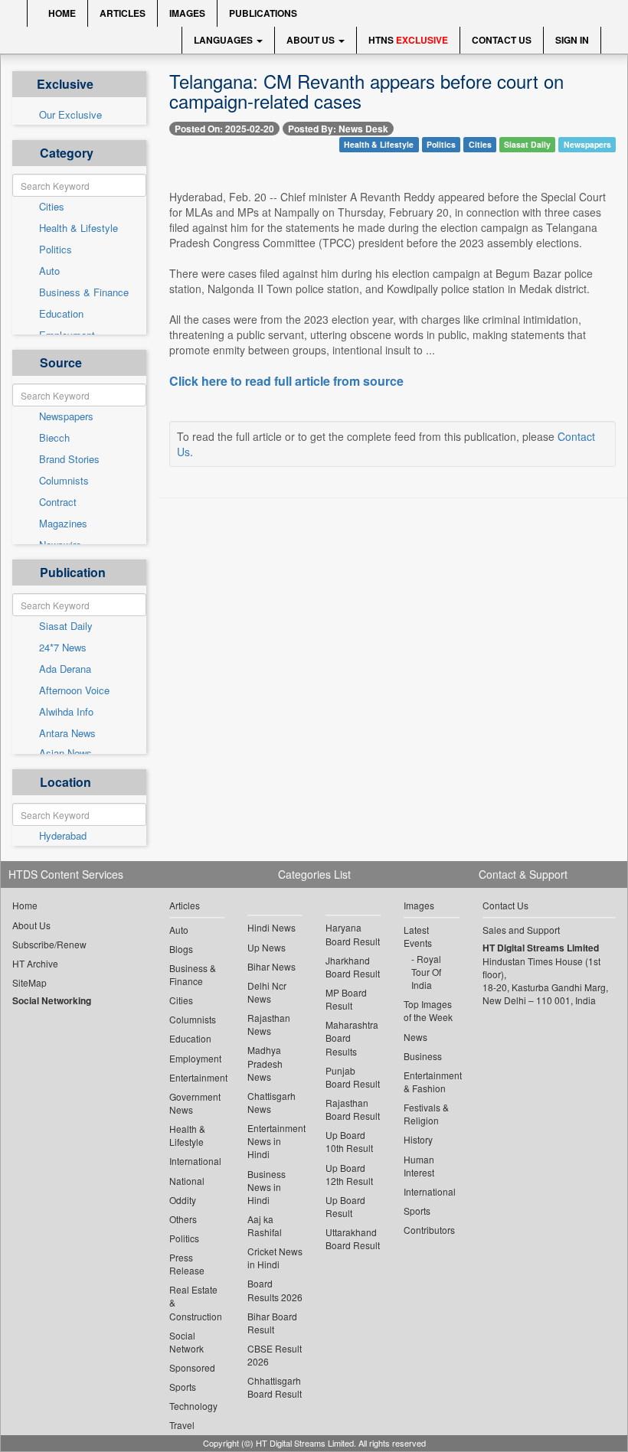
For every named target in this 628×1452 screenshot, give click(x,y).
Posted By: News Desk (338, 128)
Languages (224, 40)
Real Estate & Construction (195, 1302)
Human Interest (419, 1166)
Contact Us (502, 40)
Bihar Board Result (272, 1323)
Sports (182, 1386)
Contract (58, 502)
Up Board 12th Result (349, 1174)
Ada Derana (65, 669)
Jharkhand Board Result (352, 967)
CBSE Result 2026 (274, 1355)
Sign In (572, 40)
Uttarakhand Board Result (352, 1238)
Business (423, 1055)
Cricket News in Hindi (275, 1258)
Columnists (64, 481)
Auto (49, 271)
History (418, 1139)
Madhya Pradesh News (265, 1062)
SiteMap (29, 982)
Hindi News (271, 927)
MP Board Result (346, 999)
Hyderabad (63, 836)
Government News (195, 1103)
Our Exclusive (70, 115)
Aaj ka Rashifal (264, 1225)
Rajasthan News (268, 1024)
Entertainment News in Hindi (275, 1140)
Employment (195, 1058)
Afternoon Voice (74, 690)
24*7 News (63, 647)
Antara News (67, 733)
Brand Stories (69, 459)
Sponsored (192, 1367)
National (186, 1180)
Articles (123, 13)
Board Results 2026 (275, 1290)
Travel (182, 1424)
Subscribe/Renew (49, 944)
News (415, 1036)
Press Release (186, 1264)
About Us (311, 40)
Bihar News (271, 966)
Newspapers (66, 416)
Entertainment (196, 1077)
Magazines (63, 523)
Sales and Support (521, 929)
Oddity (182, 1199)
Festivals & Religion (426, 1114)
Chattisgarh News (271, 1102)
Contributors (429, 1229)
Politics (55, 249)
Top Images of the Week (428, 1010)
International (195, 1160)
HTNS (408, 40)
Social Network (186, 1342)
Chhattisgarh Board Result (274, 1387)
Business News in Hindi (266, 1186)
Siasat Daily (66, 626)
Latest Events (418, 936)
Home (61, 13)
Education (61, 314)
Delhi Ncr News (266, 992)
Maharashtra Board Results (351, 1037)
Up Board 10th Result (349, 1141)
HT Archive (35, 963)
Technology (193, 1405)
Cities (51, 207)
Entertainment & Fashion (431, 1082)
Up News (266, 947)
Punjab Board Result (352, 1077)
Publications (263, 13)
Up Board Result (345, 1206)
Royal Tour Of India (426, 971)
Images (187, 13)
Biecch (54, 438)
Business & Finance (84, 292)
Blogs (181, 948)
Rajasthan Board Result (352, 1109)
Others (183, 1218)
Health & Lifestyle (78, 228)
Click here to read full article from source (286, 381)
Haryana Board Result (352, 934)
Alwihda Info (66, 712)
